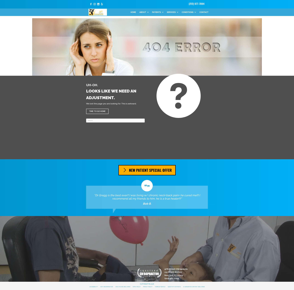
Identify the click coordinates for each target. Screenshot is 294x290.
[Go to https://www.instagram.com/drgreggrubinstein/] (94, 4)
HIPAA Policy (137, 286)
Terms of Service (160, 286)
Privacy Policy (147, 286)
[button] (97, 111)
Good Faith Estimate (174, 286)
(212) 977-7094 (196, 4)
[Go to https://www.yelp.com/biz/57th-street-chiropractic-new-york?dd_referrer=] (102, 4)
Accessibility (93, 286)
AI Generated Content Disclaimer (194, 286)
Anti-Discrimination (106, 286)
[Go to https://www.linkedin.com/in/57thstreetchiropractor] (98, 4)
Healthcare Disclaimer (122, 286)
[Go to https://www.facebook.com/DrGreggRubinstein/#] (91, 4)
